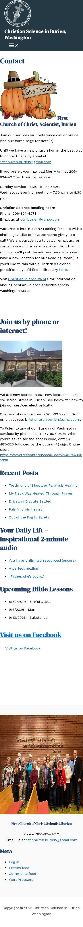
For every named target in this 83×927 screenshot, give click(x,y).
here (63, 270)
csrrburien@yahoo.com (40, 219)
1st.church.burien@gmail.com (25, 162)
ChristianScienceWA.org (28, 279)
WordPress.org (21, 879)
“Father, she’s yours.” (26, 576)
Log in (14, 862)
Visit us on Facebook (31, 634)
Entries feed (19, 868)
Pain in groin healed (26, 509)
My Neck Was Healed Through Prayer (41, 493)
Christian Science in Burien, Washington (35, 34)
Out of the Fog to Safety (29, 517)
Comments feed (22, 873)
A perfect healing (23, 568)
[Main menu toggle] (14, 45)
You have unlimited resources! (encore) (42, 560)
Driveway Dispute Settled (30, 501)
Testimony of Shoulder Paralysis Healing (43, 485)
